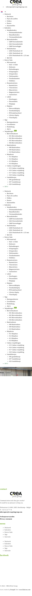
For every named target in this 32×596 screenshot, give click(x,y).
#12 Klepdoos (13, 159)
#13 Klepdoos (13, 161)
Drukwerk (8, 14)
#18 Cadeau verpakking (16, 175)
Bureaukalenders (12, 39)
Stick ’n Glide (13, 65)
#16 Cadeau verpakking (16, 170)
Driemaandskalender (15, 32)
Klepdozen (10, 154)
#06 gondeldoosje (14, 179)
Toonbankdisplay (14, 111)
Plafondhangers (14, 69)
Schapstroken (13, 74)
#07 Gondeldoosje (15, 182)
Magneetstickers (14, 92)
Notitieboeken (11, 48)
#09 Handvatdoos (14, 150)
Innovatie (8, 537)
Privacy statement (6, 519)
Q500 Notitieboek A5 (15, 51)
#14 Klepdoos (13, 163)
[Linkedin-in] (7, 593)
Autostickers (13, 94)
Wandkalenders (12, 30)
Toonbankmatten (14, 78)
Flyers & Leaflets (12, 19)
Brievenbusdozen (12, 134)
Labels (9, 97)
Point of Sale (9, 60)
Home (2, 373)
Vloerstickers (13, 88)
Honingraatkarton (12, 122)
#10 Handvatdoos (14, 152)
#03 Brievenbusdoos (15, 140)
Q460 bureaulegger (15, 46)
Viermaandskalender (15, 37)
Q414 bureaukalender (16, 44)
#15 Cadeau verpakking (16, 168)
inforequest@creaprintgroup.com (11, 512)
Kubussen (12, 67)
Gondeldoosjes (11, 177)
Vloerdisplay (13, 117)
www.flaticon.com (24, 590)
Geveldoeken (11, 124)
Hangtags (12, 104)
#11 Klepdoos (13, 156)
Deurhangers (13, 99)
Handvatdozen (11, 145)
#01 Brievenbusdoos (15, 136)
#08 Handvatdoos (14, 147)
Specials (9, 58)
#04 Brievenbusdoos (15, 143)
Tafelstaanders (13, 76)
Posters (9, 23)
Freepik (12, 590)
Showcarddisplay (14, 108)
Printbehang (10, 127)
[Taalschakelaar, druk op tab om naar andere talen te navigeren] (3, 11)
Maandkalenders (14, 35)
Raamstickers (13, 85)
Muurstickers (13, 90)
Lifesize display (14, 115)
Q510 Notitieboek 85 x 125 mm (19, 55)
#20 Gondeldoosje (15, 184)
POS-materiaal (11, 62)
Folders (9, 21)
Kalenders (8, 28)
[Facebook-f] (2, 593)
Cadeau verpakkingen (14, 166)
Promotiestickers (12, 83)
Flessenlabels (13, 101)
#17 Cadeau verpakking (16, 173)
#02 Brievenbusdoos (15, 138)
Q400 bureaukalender (16, 42)
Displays (9, 106)
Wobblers (12, 81)
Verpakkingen (10, 131)
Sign (6, 120)
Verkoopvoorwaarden (7, 516)
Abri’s (9, 129)
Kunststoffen (11, 26)
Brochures (10, 16)
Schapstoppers (13, 71)
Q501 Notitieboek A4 (15, 53)
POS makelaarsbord (15, 113)
